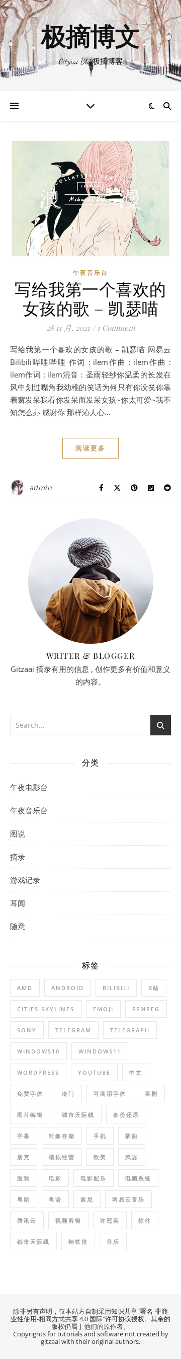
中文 (135, 1072)
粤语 (55, 1199)
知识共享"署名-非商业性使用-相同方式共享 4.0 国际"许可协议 (89, 1315)
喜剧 (151, 1093)
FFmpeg (146, 1009)
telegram (73, 1030)
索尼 (87, 1199)
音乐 (113, 1241)
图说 (17, 833)
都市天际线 (33, 1241)
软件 (144, 1220)
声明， (49, 1311)
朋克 (23, 1157)
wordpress (38, 1072)
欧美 (100, 1157)
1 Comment (116, 328)
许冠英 (110, 1220)
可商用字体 (110, 1093)
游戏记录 (25, 880)
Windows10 (38, 1051)
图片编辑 (30, 1114)
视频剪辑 (68, 1220)
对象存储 (62, 1136)
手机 (100, 1136)
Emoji (103, 1009)
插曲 (131, 1136)
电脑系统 (138, 1178)
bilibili (116, 988)
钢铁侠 (78, 1241)
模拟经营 (62, 1157)
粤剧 (23, 1199)
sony (27, 1030)
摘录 (17, 857)
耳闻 (17, 903)
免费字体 (30, 1093)
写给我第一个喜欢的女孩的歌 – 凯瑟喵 (90, 298)
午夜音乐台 (90, 272)
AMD (25, 988)
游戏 (23, 1178)
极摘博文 (90, 37)
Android (67, 988)
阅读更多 (90, 447)
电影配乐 (93, 1178)
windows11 (99, 1051)
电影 (55, 1178)
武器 (131, 1157)
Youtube (94, 1072)
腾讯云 (27, 1220)
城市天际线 (78, 1114)
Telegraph (130, 1030)
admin (40, 487)
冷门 (68, 1093)
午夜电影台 (29, 787)
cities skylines (45, 1009)
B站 (153, 988)
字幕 (23, 1136)
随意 (17, 926)
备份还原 (126, 1114)
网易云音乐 (128, 1199)
